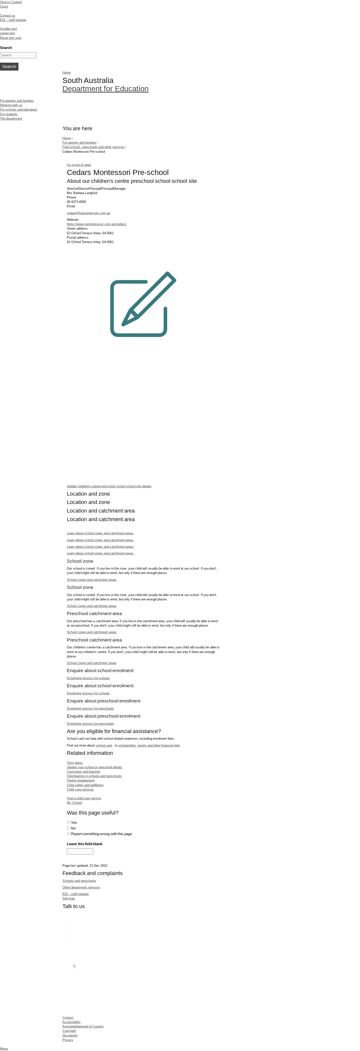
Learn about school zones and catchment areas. (100, 533)
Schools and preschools (79, 881)
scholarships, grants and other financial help (149, 745)
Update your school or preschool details (94, 767)
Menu (4, 1049)
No (73, 828)
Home (66, 72)
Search (6, 48)
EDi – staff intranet (13, 20)
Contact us (7, 15)
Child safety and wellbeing (85, 785)
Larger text (7, 33)
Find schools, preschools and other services (93, 147)
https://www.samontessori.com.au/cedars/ (96, 224)
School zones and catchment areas (91, 580)
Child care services (80, 789)
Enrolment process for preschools (90, 708)
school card (104, 745)
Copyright (69, 1031)
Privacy (67, 1040)
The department (11, 118)
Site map (68, 898)
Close (4, 6)
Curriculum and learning (83, 771)
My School (74, 803)
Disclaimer (69, 1035)
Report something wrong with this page (101, 834)
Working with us (11, 105)
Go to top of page (79, 165)
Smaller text (8, 29)
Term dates (75, 763)
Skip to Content (11, 2)
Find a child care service (84, 798)
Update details (109, 486)
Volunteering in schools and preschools (94, 776)
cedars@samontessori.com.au (88, 213)
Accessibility (71, 1022)
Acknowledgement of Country (83, 1026)
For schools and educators (18, 109)
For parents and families (17, 101)
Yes (74, 822)
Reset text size (10, 38)
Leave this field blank (84, 844)
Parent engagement (80, 780)
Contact (67, 1017)
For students (9, 114)
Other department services (81, 887)
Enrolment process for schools (88, 678)
